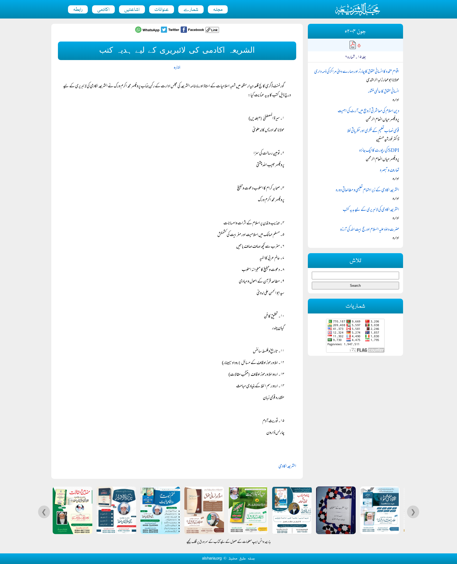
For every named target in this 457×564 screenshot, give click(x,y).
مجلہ (217, 9)
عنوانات (161, 9)
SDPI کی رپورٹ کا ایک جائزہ (379, 151)
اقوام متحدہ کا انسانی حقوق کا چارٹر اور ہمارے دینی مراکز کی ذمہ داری (356, 72)
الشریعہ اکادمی (287, 466)
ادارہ (177, 67)
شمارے (191, 9)
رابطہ (78, 9)
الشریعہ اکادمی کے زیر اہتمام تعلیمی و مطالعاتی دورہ (367, 190)
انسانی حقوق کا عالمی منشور (383, 92)
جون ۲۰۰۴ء (355, 31)
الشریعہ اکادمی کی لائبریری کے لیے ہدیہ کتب (371, 210)
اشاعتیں (132, 9)
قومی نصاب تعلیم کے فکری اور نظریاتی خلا (373, 131)
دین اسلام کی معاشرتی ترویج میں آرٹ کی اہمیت (368, 111)
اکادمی (103, 9)
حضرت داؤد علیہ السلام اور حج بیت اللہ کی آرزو (369, 230)
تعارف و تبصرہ (389, 170)
